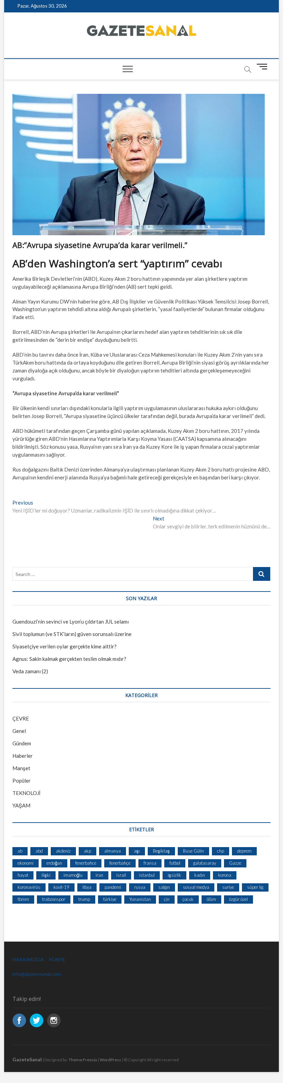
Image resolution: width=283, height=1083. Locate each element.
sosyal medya (196, 887)
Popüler (21, 780)
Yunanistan (140, 899)
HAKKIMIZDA (28, 959)
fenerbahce (85, 863)
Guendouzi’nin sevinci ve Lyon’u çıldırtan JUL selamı (70, 621)
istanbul (147, 875)
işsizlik (174, 875)
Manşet (21, 768)
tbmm (23, 899)
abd (39, 851)
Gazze (235, 863)
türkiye (109, 899)
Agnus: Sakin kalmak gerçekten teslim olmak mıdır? (69, 659)
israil (121, 875)
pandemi (113, 887)
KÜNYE (57, 959)
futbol (174, 863)
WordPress (110, 1059)
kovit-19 (61, 887)
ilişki (45, 875)
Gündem (21, 743)
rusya (139, 887)
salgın (164, 887)
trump (84, 899)
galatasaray (204, 863)
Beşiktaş (161, 851)
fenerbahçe (119, 863)
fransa (150, 863)
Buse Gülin (193, 851)
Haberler (22, 756)
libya (86, 887)
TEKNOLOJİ (26, 793)
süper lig (255, 887)
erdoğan (54, 863)
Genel (19, 731)
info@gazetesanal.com (36, 974)
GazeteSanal (27, 1059)
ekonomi (25, 863)
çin (166, 899)
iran (99, 875)
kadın (199, 875)
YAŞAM (21, 805)
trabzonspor (53, 899)
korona (224, 875)
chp (220, 851)
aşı (137, 851)
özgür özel (238, 899)
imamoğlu (73, 875)
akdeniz (63, 851)
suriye (228, 887)
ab (20, 851)
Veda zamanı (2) (30, 671)
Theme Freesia (83, 1059)
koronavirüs (29, 887)
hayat (23, 875)
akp (87, 851)
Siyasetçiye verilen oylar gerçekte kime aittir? (64, 646)
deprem (244, 851)
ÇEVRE (20, 718)
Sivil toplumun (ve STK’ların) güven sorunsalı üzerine (71, 634)
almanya (112, 851)
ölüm (211, 899)
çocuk (188, 899)
